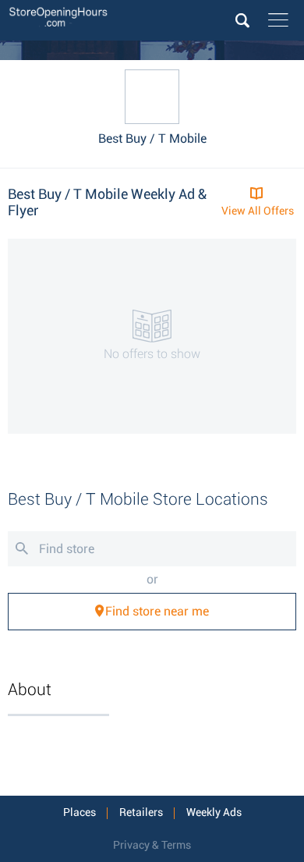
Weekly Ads (214, 812)
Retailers (141, 812)
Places (79, 812)
